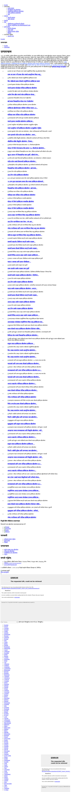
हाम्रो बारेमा (7, 27)
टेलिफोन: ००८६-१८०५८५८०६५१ (12, 563)
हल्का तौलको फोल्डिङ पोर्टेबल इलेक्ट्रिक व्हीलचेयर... (23, 390)
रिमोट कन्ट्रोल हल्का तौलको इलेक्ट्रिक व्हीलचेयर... (22, 404)
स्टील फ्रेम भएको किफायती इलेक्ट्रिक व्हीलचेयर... (22, 161)
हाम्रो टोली (10, 30)
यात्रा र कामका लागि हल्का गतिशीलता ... (19, 262)
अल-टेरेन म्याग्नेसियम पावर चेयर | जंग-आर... (20, 222)
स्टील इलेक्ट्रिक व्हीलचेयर (14, 13)
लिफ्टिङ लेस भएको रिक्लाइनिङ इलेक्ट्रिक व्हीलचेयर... (23, 335)
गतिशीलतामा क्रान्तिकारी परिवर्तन (16, 23)
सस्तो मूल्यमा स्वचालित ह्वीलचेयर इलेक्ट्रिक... (21, 121)
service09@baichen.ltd (10, 564)
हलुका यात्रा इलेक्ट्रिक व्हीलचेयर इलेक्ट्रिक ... (21, 343)
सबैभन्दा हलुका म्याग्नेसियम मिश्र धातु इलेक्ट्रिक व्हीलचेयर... (25, 235)
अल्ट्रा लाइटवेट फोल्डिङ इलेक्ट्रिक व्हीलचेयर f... (22, 384)
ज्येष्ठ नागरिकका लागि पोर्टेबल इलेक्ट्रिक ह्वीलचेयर (22, 397)
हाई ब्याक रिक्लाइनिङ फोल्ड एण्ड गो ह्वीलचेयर (20, 101)
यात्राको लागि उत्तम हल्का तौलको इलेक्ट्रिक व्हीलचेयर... (24, 363)
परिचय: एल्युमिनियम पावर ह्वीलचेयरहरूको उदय (19, 25)
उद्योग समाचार (11, 19)
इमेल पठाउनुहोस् (5, 572)
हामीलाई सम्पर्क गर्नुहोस (13, 31)
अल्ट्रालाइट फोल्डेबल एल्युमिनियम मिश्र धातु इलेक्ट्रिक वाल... (25, 322)
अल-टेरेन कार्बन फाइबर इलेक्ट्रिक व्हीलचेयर (20, 282)
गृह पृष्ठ (6, 5)
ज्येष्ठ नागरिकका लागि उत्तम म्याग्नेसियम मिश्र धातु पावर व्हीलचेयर (26, 228)
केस (5, 22)
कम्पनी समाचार (11, 17)
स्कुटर (5, 554)
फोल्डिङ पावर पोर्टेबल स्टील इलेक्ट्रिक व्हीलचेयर (21, 115)
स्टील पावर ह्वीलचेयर (9, 551)
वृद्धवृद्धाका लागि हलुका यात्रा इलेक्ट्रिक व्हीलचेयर (22, 424)
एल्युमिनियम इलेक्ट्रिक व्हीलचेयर (16, 11)
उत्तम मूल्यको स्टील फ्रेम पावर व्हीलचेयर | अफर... (22, 135)
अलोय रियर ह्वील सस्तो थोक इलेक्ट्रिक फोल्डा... (21, 94)
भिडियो (9, 33)
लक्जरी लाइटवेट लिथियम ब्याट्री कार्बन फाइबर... (21, 242)
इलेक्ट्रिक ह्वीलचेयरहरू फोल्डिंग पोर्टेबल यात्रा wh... (23, 108)
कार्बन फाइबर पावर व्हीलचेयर (11, 549)
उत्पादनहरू (7, 47)
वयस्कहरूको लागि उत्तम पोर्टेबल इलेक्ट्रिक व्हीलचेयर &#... (25, 370)
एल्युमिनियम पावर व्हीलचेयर (10, 552)
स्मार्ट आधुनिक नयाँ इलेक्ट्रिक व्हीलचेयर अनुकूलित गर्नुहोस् (24, 128)
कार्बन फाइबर (11, 8)
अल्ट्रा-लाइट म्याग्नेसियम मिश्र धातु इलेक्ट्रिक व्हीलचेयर (24, 215)
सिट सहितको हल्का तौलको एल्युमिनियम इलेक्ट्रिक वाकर (24, 81)
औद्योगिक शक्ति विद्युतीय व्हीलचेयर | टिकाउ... (20, 141)
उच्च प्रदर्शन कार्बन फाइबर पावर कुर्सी (18, 268)
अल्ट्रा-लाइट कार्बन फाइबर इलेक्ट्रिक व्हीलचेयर (21, 302)
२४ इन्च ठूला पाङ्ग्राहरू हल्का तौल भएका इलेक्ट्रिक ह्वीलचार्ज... (26, 181)
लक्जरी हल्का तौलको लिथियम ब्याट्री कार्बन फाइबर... (23, 248)
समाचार (6, 16)
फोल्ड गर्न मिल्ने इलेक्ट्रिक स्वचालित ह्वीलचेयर (21, 201)
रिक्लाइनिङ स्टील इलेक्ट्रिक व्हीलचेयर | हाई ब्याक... (22, 168)
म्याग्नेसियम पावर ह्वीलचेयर (14, 9)
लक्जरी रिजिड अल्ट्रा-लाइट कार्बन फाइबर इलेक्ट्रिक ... (23, 255)
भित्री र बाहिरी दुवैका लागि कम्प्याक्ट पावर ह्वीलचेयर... (23, 417)
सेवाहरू (6, 20)
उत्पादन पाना (11, 36)
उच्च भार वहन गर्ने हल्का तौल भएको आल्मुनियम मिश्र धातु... (25, 74)
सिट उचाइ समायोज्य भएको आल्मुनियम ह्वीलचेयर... (22, 350)
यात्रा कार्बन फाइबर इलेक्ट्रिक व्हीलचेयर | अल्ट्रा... (22, 288)
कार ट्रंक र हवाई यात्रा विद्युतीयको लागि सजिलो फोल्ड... (24, 477)
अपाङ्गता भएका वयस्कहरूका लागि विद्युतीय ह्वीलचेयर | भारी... (25, 430)
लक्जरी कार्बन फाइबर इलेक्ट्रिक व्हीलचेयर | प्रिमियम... (23, 275)
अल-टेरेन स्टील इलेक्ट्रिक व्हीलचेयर (18, 175)
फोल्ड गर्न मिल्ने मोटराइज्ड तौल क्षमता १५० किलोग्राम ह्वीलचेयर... (26, 148)
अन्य (9, 14)
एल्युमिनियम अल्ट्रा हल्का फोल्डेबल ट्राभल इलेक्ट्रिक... (24, 491)
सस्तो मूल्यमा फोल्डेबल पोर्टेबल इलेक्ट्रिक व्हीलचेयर (22, 88)
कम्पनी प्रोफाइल (12, 28)
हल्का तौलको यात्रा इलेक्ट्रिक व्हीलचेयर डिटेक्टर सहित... (24, 329)
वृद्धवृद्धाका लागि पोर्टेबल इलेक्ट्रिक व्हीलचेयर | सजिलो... (23, 511)
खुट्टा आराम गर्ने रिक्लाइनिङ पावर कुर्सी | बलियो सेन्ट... (23, 155)
